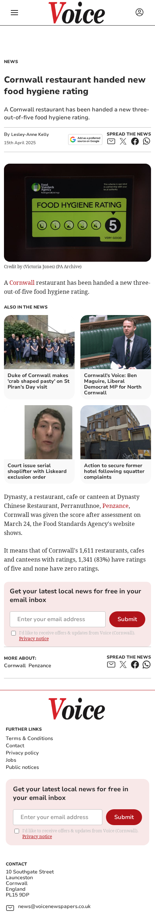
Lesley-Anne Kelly (30, 134)
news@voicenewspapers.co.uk (54, 907)
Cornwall (22, 282)
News (11, 62)
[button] (14, 12)
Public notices (22, 767)
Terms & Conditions (29, 738)
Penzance (115, 505)
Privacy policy (22, 752)
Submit (127, 619)
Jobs (11, 760)
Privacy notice (34, 638)
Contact (15, 745)
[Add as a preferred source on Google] (85, 139)
